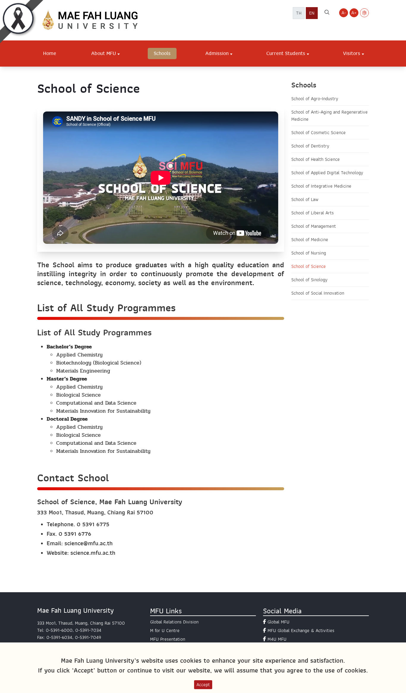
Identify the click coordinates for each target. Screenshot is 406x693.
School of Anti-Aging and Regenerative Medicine (329, 116)
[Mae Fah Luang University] (96, 19)
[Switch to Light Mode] (364, 12)
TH (298, 13)
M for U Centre (165, 630)
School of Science (308, 266)
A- (344, 12)
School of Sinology (309, 279)
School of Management (313, 226)
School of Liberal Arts (312, 212)
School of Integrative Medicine (321, 186)
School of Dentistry (310, 146)
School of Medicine (309, 239)
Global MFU (278, 622)
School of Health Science (315, 159)
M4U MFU (277, 639)
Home (49, 53)
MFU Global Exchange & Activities (300, 630)
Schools (162, 53)
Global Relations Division (174, 622)
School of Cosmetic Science (318, 132)
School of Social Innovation (317, 293)
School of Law (304, 199)
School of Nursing (308, 253)
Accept (203, 684)
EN (311, 13)
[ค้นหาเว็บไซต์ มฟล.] (327, 13)
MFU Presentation (167, 639)
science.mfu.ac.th (92, 552)
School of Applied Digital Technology (327, 172)
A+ (354, 12)
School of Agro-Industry (314, 98)
